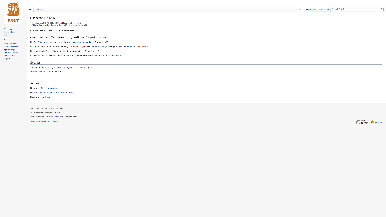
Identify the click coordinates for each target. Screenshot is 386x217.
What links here (10, 44)
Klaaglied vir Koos (93, 51)
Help (6, 35)
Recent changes (10, 32)
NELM (79, 67)
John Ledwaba (98, 46)
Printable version (11, 53)
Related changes (11, 47)
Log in (381, 3)
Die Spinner (39, 42)
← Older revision (43, 25)
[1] (54, 30)
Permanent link (10, 56)
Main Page (45, 97)
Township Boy (124, 46)
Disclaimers (56, 121)
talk (70, 23)
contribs (77, 23)
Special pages (10, 50)
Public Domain (54, 116)
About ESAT (45, 121)
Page (30, 10)
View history (324, 10)
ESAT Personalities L (50, 88)
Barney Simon (52, 51)
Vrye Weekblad (37, 72)
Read (301, 10)
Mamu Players (79, 46)
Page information (11, 59)
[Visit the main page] (13, 12)
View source (310, 10)
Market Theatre (116, 55)
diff (34, 25)
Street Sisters (141, 46)
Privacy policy (35, 121)
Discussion (39, 10)
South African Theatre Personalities (56, 92)
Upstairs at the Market (81, 42)
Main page (8, 29)
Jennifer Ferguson (72, 55)
